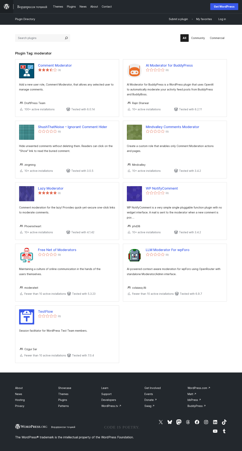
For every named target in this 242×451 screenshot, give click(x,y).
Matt (192, 394)
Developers (108, 399)
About (19, 388)
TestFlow (45, 311)
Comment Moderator (55, 65)
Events (148, 394)
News (18, 394)
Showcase (64, 388)
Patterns (63, 405)
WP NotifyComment (162, 188)
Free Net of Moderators (57, 250)
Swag (149, 405)
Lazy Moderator (51, 188)
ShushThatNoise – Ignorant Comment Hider (72, 127)
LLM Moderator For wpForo (167, 250)
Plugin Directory (25, 19)
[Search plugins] (66, 38)
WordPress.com (199, 388)
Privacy (19, 405)
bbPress (194, 399)
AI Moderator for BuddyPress (169, 65)
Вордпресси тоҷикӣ (63, 426)
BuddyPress (197, 405)
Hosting (20, 399)
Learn (104, 388)
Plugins (62, 399)
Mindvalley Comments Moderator (172, 127)
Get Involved (152, 388)
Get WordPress (224, 6)
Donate (150, 399)
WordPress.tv (111, 405)
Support (106, 394)
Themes (63, 394)
